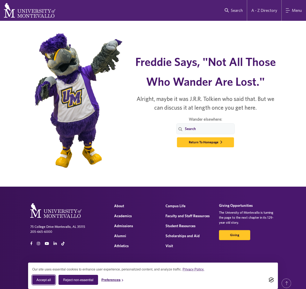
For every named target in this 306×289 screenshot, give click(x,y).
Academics (123, 216)
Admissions (123, 226)
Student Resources (180, 226)
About (119, 206)
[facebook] (31, 243)
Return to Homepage (204, 142)
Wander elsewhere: (205, 119)
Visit (169, 246)
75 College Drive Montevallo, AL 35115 (57, 226)
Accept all (43, 279)
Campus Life (175, 206)
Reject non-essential (78, 279)
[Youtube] (47, 243)
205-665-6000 (41, 231)
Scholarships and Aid (182, 236)
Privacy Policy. (193, 269)
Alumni (120, 236)
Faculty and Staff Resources (187, 216)
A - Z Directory (264, 10)
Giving (234, 235)
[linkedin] (55, 243)
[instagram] (38, 243)
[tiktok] (63, 243)
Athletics (121, 246)
